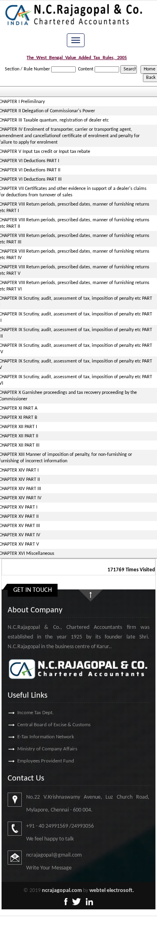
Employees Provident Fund (45, 761)
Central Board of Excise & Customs (54, 724)
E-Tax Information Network (45, 736)
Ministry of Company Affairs (47, 749)
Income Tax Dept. (35, 712)
